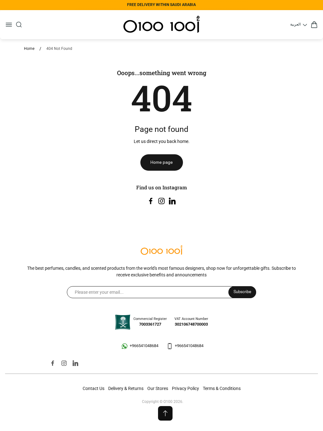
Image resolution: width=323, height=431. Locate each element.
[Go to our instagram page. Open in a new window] (161, 201)
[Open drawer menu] (9, 24)
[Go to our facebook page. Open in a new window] (151, 201)
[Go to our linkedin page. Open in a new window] (172, 201)
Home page (161, 162)
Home (29, 48)
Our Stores (157, 388)
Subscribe (242, 292)
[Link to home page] (161, 250)
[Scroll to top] (165, 413)
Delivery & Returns (126, 388)
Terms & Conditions (222, 388)
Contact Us (93, 388)
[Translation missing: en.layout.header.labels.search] (19, 24)
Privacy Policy (185, 388)
